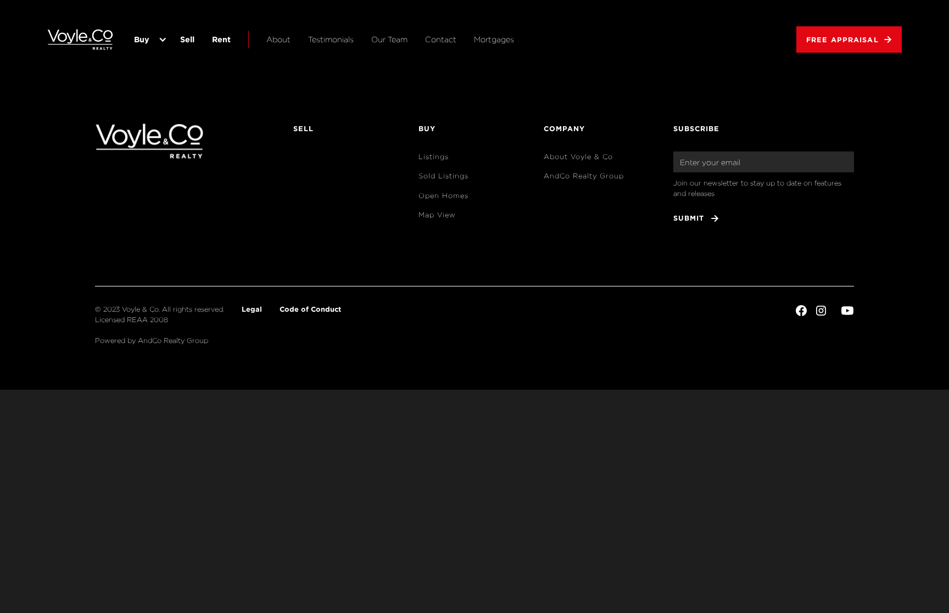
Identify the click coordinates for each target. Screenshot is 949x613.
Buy (141, 39)
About (278, 39)
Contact (440, 39)
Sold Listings (443, 175)
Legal (252, 309)
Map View (437, 214)
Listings (433, 156)
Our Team (389, 39)
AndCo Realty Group (584, 175)
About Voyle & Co (578, 156)
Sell (187, 39)
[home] (80, 39)
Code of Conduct (310, 309)
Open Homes (443, 195)
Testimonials (331, 39)
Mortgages (494, 39)
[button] (148, 39)
